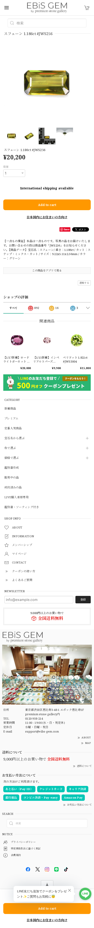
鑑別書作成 (11, 468)
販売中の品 (11, 477)
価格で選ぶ (11, 458)
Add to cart (47, 205)
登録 (83, 599)
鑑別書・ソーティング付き (21, 507)
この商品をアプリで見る (47, 270)
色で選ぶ (10, 448)
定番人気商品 (13, 428)
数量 (6, 167)
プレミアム (11, 418)
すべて (13, 308)
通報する (84, 282)
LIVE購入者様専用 (16, 497)
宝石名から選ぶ (14, 438)
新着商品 (10, 408)
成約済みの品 (13, 487)
